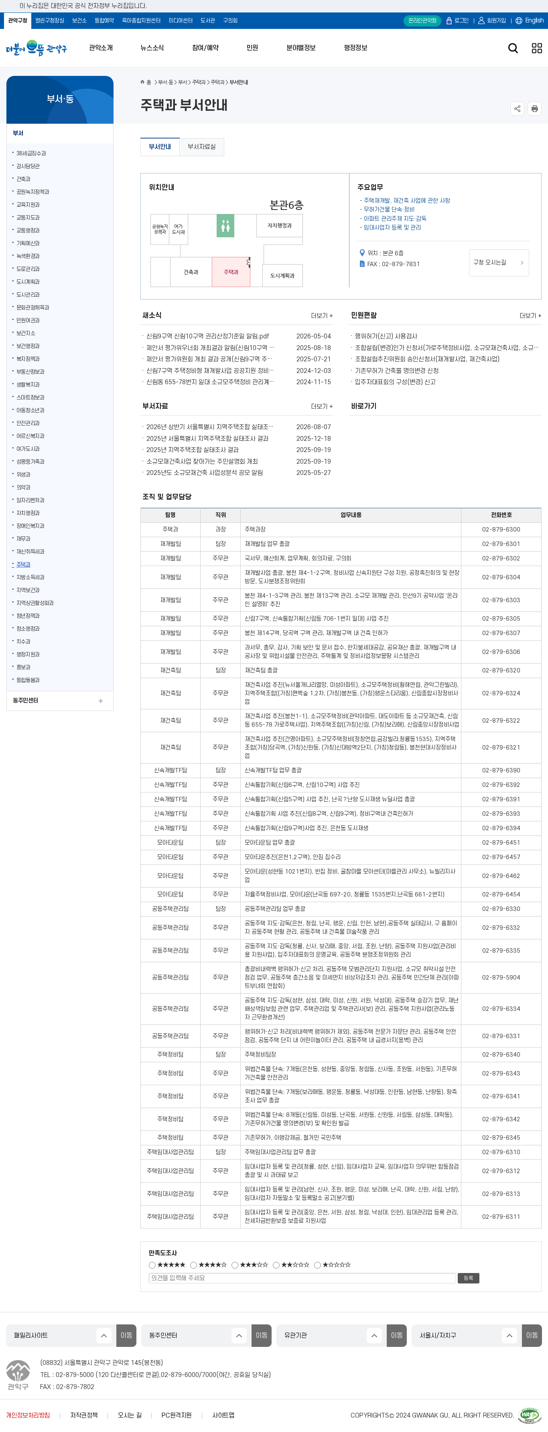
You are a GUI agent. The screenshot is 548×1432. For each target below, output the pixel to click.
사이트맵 (223, 1415)
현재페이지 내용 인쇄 (535, 109)
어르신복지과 (30, 436)
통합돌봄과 (28, 680)
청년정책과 (28, 616)
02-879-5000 (75, 1375)
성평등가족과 (30, 462)
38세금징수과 (31, 154)
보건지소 (25, 333)
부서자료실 (202, 147)
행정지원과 (28, 655)
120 (103, 1375)
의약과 (23, 488)
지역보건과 (28, 590)
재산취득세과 (30, 552)
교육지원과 (28, 205)
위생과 (23, 475)
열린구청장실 (49, 21)
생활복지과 (28, 385)
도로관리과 (28, 269)
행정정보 (355, 48)
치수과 (23, 642)
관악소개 (100, 48)
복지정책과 (28, 359)
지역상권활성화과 (35, 603)
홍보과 (23, 667)
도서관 (208, 21)
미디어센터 (180, 21)
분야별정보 (301, 48)
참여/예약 (205, 48)
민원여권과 (28, 321)
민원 (252, 48)
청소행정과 (28, 629)
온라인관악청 (422, 21)
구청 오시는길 (489, 262)
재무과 (23, 539)
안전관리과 (28, 423)
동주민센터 (25, 700)
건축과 (23, 179)
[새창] (530, 1411)
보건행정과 (28, 346)
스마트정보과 (30, 398)
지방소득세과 (30, 577)
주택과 (23, 565)
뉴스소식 (152, 48)
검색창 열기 (513, 48)
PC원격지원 (177, 1415)
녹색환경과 (28, 256)
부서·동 (165, 82)
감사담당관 (28, 166)
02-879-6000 (180, 1375)
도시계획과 (28, 282)
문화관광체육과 (32, 308)
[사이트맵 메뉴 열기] (537, 48)
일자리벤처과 (30, 500)
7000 (209, 1375)
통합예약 (104, 21)
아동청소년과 (30, 410)
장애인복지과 (30, 526)
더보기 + (322, 316)
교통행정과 (28, 231)
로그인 (462, 21)
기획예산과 (28, 243)
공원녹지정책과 (32, 192)
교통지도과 (28, 218)
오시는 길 (129, 1415)
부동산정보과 (30, 372)
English (535, 20)
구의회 (230, 21)
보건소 (79, 21)
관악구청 (17, 21)
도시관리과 (28, 295)
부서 (18, 133)
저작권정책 (83, 1415)
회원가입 (496, 21)
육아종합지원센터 (141, 21)
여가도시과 (28, 449)
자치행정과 (28, 513)
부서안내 (160, 147)
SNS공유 (517, 109)
